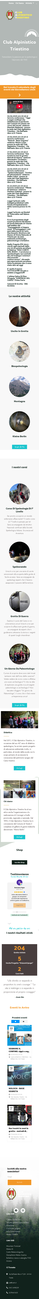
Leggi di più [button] (19, 905)
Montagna (19, 401)
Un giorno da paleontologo (19, 668)
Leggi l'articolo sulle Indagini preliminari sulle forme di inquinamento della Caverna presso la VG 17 (18, 204)
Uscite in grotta (19, 331)
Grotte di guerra (19, 616)
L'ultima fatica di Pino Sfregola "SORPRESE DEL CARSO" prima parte (18, 278)
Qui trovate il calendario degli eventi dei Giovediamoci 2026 (19, 88)
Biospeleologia (19, 366)
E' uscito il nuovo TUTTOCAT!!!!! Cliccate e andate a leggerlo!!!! (17, 270)
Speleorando (19, 567)
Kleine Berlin (19, 436)
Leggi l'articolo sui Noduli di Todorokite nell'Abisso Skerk (18, 214)
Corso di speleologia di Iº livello (19, 509)
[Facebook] (16, 1210)
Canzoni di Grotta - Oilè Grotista (17, 284)
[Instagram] (23, 1210)
